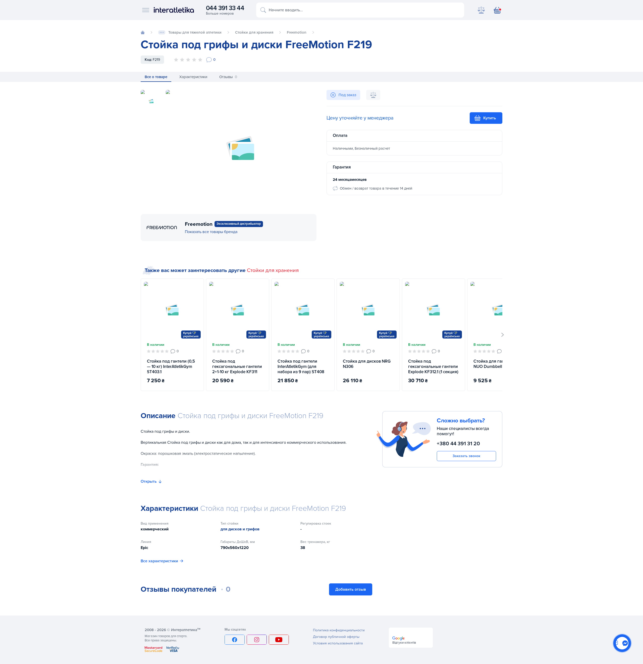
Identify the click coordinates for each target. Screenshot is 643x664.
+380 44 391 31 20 (458, 443)
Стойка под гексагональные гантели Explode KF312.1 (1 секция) (433, 367)
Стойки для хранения (273, 270)
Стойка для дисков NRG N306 (367, 364)
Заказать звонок (466, 456)
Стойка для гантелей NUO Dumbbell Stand (494, 364)
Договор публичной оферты (336, 637)
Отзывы (228, 77)
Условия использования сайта (338, 643)
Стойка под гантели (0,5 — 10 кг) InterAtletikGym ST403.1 (171, 367)
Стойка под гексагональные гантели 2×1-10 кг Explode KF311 (237, 367)
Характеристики (193, 77)
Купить (489, 118)
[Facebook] (235, 640)
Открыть (149, 481)
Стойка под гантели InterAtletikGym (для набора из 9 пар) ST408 (301, 367)
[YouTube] (279, 640)
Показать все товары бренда (211, 231)
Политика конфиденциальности (339, 630)
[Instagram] (257, 640)
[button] (502, 334)
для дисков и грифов (240, 529)
